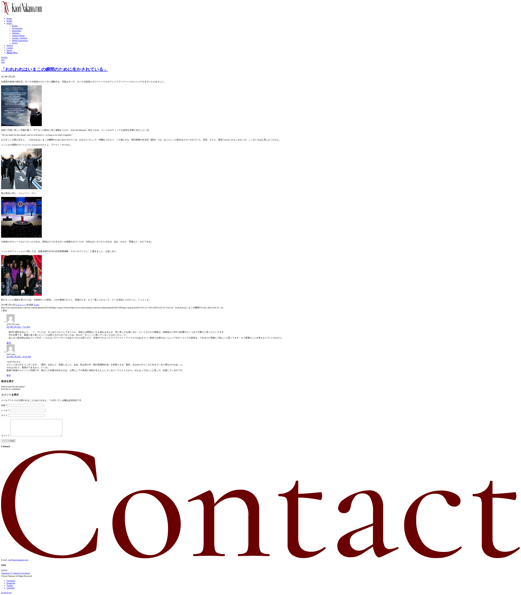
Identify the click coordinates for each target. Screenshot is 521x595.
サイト (4, 415)
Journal (4, 57)
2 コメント (21, 305)
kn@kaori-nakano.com (18, 560)
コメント (5, 435)
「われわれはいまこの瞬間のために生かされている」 (54, 69)
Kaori (36, 305)
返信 (9, 343)
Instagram (5, 573)
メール (5, 410)
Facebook (26, 573)
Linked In (17, 573)
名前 (4, 405)
